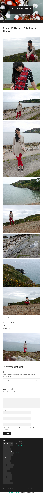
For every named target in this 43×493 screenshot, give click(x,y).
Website (5, 421)
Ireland (25, 374)
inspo (5, 461)
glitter (9, 457)
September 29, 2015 (7, 33)
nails (9, 463)
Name (4, 410)
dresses (8, 453)
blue (11, 445)
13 (26, 447)
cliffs (16, 374)
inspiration (9, 459)
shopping (5, 470)
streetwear (5, 478)
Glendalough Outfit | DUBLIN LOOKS (32, 381)
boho (4, 447)
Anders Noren (34, 488)
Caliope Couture (22, 8)
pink (4, 467)
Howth (20, 374)
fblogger (5, 457)
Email (4, 416)
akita (4, 443)
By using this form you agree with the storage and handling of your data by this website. (21, 428)
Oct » (26, 454)
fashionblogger (9, 455)
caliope (15, 33)
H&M (7, 320)
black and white (6, 445)
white (9, 480)
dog (11, 451)
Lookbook (10, 372)
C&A (8, 325)
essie (4, 455)
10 (21, 447)
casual (8, 447)
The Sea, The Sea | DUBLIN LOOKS (10, 381)
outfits (12, 465)
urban (10, 478)
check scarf (6, 374)
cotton (5, 451)
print (7, 467)
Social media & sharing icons (15, 492)
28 (16, 452)
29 (18, 452)
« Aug (17, 454)
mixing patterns (31, 374)
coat (9, 449)
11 (23, 447)
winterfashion (6, 482)
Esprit (12, 453)
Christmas (5, 449)
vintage (5, 480)
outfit (8, 465)
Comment (5, 397)
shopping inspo (6, 474)
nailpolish (5, 463)
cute (8, 451)
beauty (8, 443)
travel (9, 376)
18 (23, 448)
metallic (8, 461)
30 (19, 452)
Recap (11, 467)
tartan (5, 376)
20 (26, 448)
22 (18, 450)
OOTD (5, 465)
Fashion (6, 372)
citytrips (12, 374)
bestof (12, 443)
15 (18, 448)
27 (26, 450)
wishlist (11, 482)
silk (11, 474)
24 (21, 450)
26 (24, 450)
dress (4, 453)
